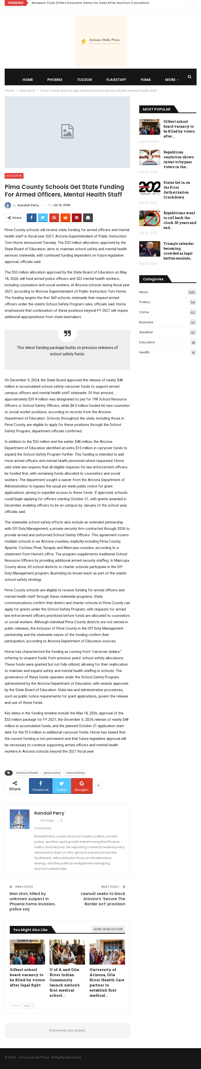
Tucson (84, 79)
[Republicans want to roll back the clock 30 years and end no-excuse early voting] (149, 218)
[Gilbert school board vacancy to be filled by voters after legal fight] (27, 952)
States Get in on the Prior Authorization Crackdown (176, 189)
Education (14, 176)
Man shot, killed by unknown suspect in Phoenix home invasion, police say (32, 901)
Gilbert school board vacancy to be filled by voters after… (179, 128)
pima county (52, 773)
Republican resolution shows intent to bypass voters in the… (178, 159)
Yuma (146, 79)
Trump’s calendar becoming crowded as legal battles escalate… (178, 251)
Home (28, 79)
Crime (144, 312)
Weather (146, 332)
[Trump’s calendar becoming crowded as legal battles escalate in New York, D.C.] (149, 249)
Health (144, 352)
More (170, 79)
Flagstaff (116, 79)
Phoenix (55, 79)
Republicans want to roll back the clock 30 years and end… (179, 220)
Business (146, 322)
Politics (144, 302)
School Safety (75, 773)
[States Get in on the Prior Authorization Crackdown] (149, 188)
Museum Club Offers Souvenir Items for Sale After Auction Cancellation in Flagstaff (103, 2)
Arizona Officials (27, 773)
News (143, 292)
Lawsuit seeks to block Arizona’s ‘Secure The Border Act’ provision (103, 899)
